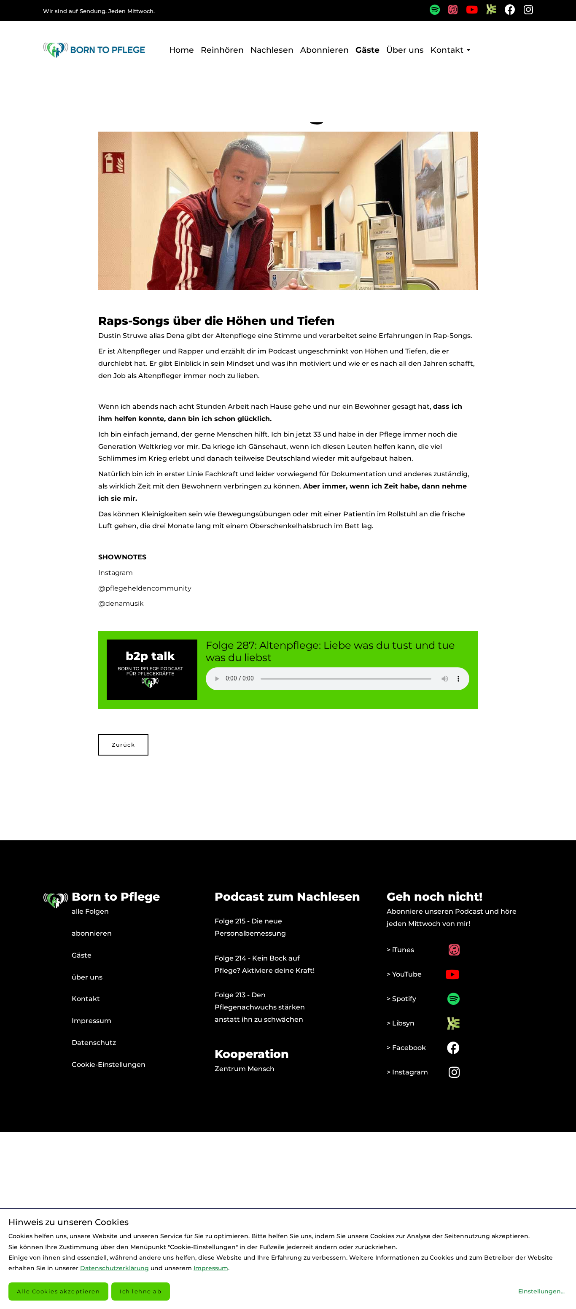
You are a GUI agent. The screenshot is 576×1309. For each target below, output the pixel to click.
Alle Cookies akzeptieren (58, 1291)
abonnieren (92, 933)
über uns (87, 977)
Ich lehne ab (140, 1291)
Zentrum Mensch (245, 1069)
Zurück (123, 745)
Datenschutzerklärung (114, 1268)
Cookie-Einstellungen (108, 1065)
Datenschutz (94, 1043)
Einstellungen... (541, 1291)
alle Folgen (90, 911)
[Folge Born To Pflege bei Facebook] (505, 11)
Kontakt (86, 999)
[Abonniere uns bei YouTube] (468, 11)
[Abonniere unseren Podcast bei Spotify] (430, 11)
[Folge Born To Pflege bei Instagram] (524, 11)
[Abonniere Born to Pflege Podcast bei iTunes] (449, 11)
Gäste (82, 955)
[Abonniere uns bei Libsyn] (487, 12)
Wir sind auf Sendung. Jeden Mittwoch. (99, 11)
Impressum (91, 1021)
